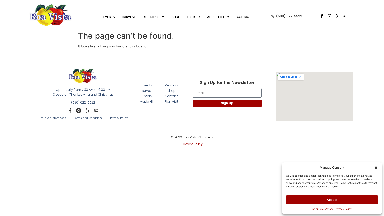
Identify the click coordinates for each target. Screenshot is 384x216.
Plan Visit (171, 101)
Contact (244, 17)
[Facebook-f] (322, 16)
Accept (332, 200)
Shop (176, 17)
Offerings (151, 17)
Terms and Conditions (88, 118)
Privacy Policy (343, 208)
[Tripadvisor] (344, 16)
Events (109, 17)
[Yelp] (337, 16)
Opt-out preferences (322, 208)
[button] (376, 168)
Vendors (171, 85)
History (193, 17)
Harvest (129, 17)
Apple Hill (216, 17)
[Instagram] (329, 16)
